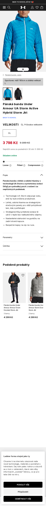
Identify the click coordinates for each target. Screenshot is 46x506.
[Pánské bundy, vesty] (3, 75)
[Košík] (41, 7)
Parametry (7, 237)
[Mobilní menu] (4, 7)
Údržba (6, 246)
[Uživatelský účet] (32, 7)
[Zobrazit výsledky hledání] (9, 7)
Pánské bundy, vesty (13, 75)
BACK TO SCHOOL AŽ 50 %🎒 (23, 2)
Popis (5, 175)
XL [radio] (9, 133)
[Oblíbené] (37, 7)
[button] (23, 69)
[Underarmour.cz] (23, 7)
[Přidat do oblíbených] (23, 275)
